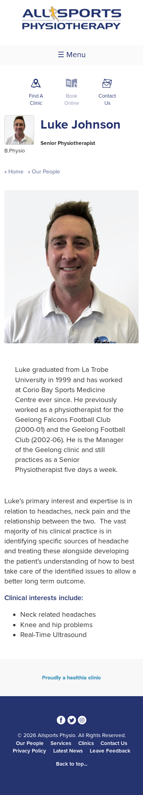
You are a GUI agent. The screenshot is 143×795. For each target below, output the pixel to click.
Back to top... (71, 764)
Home (16, 171)
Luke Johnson (81, 124)
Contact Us (113, 743)
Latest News (68, 751)
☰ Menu (72, 55)
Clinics (86, 743)
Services (60, 743)
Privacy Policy (29, 751)
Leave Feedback (110, 751)
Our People (45, 171)
